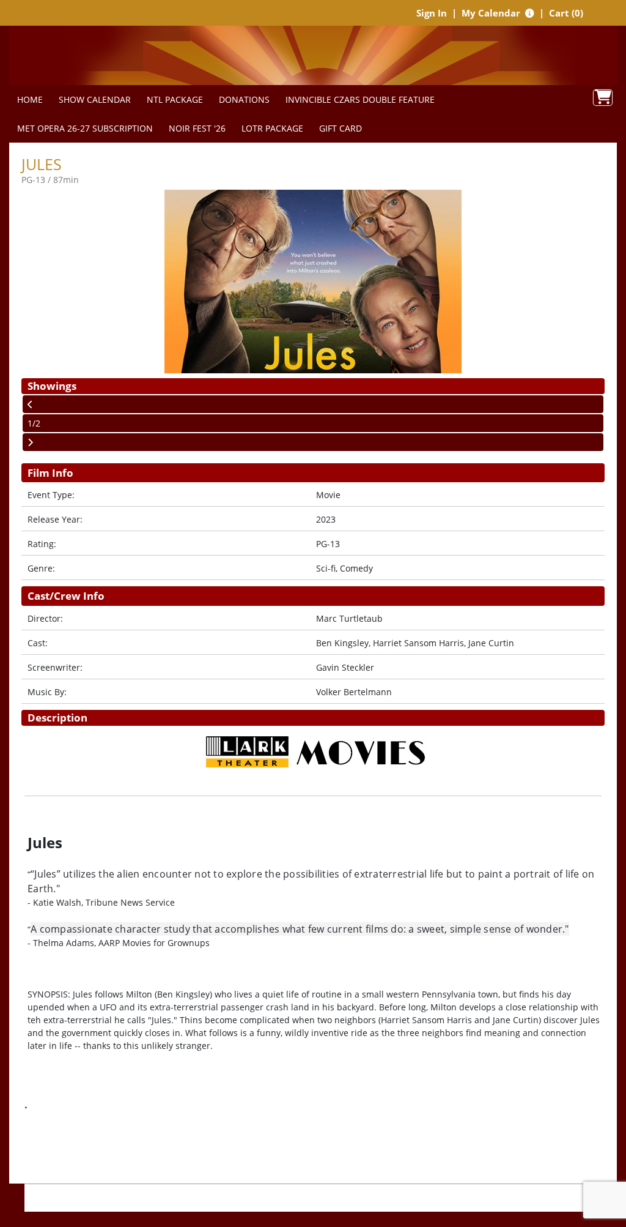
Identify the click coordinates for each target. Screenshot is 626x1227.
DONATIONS (244, 99)
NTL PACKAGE (175, 99)
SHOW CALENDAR (95, 99)
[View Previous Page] (313, 404)
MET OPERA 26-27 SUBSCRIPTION (85, 128)
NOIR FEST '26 (197, 128)
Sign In (431, 13)
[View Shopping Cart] (603, 97)
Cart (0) (566, 13)
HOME (30, 99)
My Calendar (492, 13)
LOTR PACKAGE (272, 128)
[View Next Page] (313, 442)
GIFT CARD (340, 128)
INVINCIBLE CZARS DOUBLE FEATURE (360, 99)
